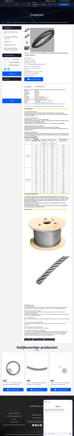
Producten (22, 4)
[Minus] (70, 402)
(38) (9, 45)
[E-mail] (8, 69)
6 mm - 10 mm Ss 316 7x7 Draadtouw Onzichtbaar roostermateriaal (36, 383)
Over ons (29, 4)
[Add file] (45, 433)
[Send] (70, 433)
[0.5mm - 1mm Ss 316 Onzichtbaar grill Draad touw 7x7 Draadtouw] (13, 367)
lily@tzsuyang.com (52, 1)
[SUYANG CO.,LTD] (9, 4)
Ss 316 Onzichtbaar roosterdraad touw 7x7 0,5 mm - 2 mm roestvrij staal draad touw (60, 383)
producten (8, 22)
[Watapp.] (5, 69)
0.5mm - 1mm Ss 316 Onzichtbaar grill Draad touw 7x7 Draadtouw (13, 383)
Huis (16, 4)
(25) (7, 41)
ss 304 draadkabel (38, 339)
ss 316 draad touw (49, 339)
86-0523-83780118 (64, 1)
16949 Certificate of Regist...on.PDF (38, 64)
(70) (11, 37)
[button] (26, 50)
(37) (11, 49)
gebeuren (43, 4)
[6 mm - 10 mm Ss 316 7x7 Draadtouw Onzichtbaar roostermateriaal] (37, 367)
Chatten (64, 4)
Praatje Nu (12, 74)
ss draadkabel (28, 339)
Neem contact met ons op (35, 4)
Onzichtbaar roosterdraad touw (20, 22)
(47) (10, 32)
